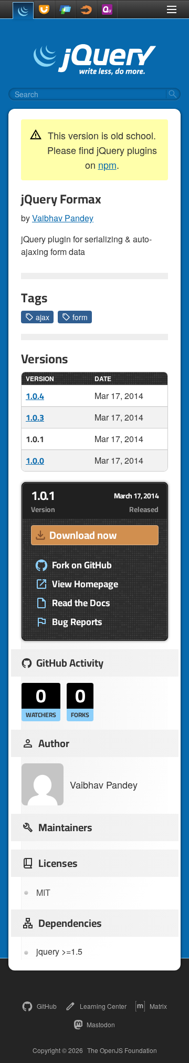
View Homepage (85, 584)
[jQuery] (23, 10)
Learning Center (103, 1005)
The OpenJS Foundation (122, 1050)
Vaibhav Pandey (62, 218)
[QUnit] (107, 9)
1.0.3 (35, 417)
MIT (43, 892)
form (80, 317)
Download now (83, 535)
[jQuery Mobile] (65, 9)
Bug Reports (77, 622)
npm (107, 164)
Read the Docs (81, 603)
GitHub (47, 1005)
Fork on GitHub (82, 565)
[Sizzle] (86, 9)
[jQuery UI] (44, 9)
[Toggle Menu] (171, 9)
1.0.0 (35, 460)
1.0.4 (35, 396)
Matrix (158, 1005)
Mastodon (101, 1024)
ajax (42, 317)
